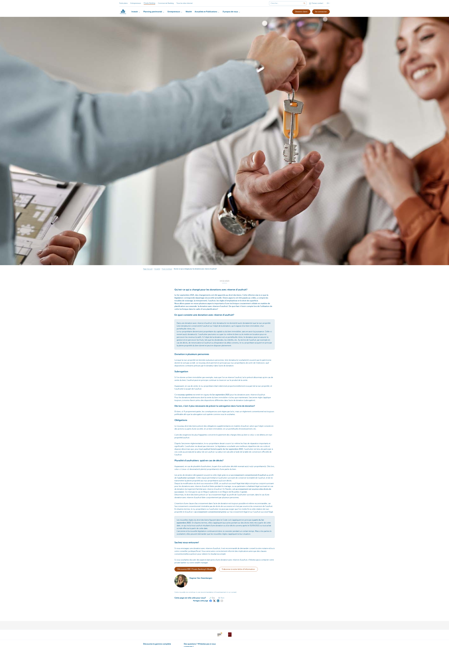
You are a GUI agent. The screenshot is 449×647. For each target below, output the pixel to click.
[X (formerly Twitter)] (214, 600)
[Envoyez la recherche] (304, 3)
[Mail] (221, 600)
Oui (213, 598)
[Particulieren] (123, 12)
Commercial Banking (166, 3)
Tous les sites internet (184, 3)
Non (222, 598)
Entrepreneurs (135, 3)
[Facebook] (210, 600)
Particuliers (123, 3)
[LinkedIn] (218, 600)
